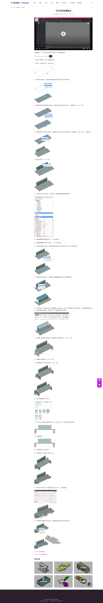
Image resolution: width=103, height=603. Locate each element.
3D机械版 (57, 14)
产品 (40, 3)
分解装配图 (41, 551)
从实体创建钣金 (43, 554)
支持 (52, 3)
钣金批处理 (83, 567)
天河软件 (53, 599)
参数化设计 (43, 567)
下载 (46, 3)
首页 (34, 3)
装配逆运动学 (63, 581)
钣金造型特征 (43, 581)
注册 (80, 3)
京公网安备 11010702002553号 (56, 600)
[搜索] (91, 3)
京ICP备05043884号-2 (45, 601)
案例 (57, 3)
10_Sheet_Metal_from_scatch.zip (41, 56)
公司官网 (72, 3)
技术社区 (64, 3)
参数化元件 (63, 567)
